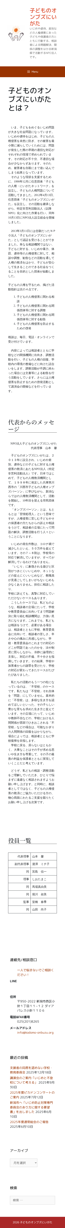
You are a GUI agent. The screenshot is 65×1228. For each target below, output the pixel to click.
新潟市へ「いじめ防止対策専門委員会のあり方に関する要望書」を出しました (31, 1137)
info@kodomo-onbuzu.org (35, 1062)
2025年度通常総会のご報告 (29, 1152)
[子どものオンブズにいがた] (16, 33)
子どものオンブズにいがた (43, 17)
